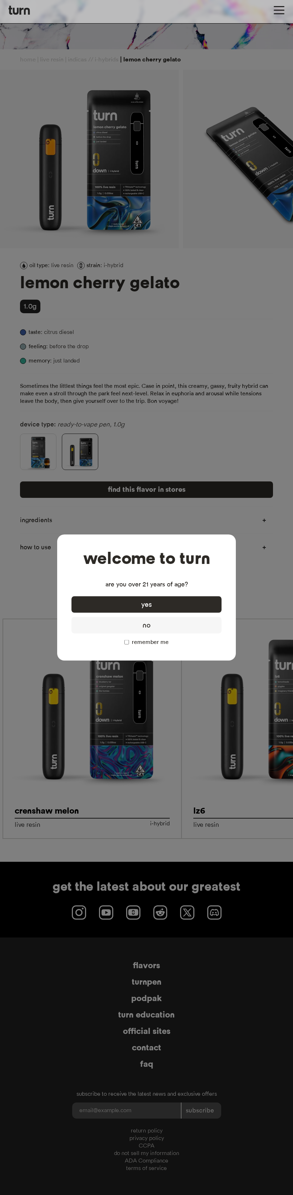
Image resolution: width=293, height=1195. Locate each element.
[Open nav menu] (279, 10)
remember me (150, 642)
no (146, 625)
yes (146, 604)
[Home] (19, 10)
